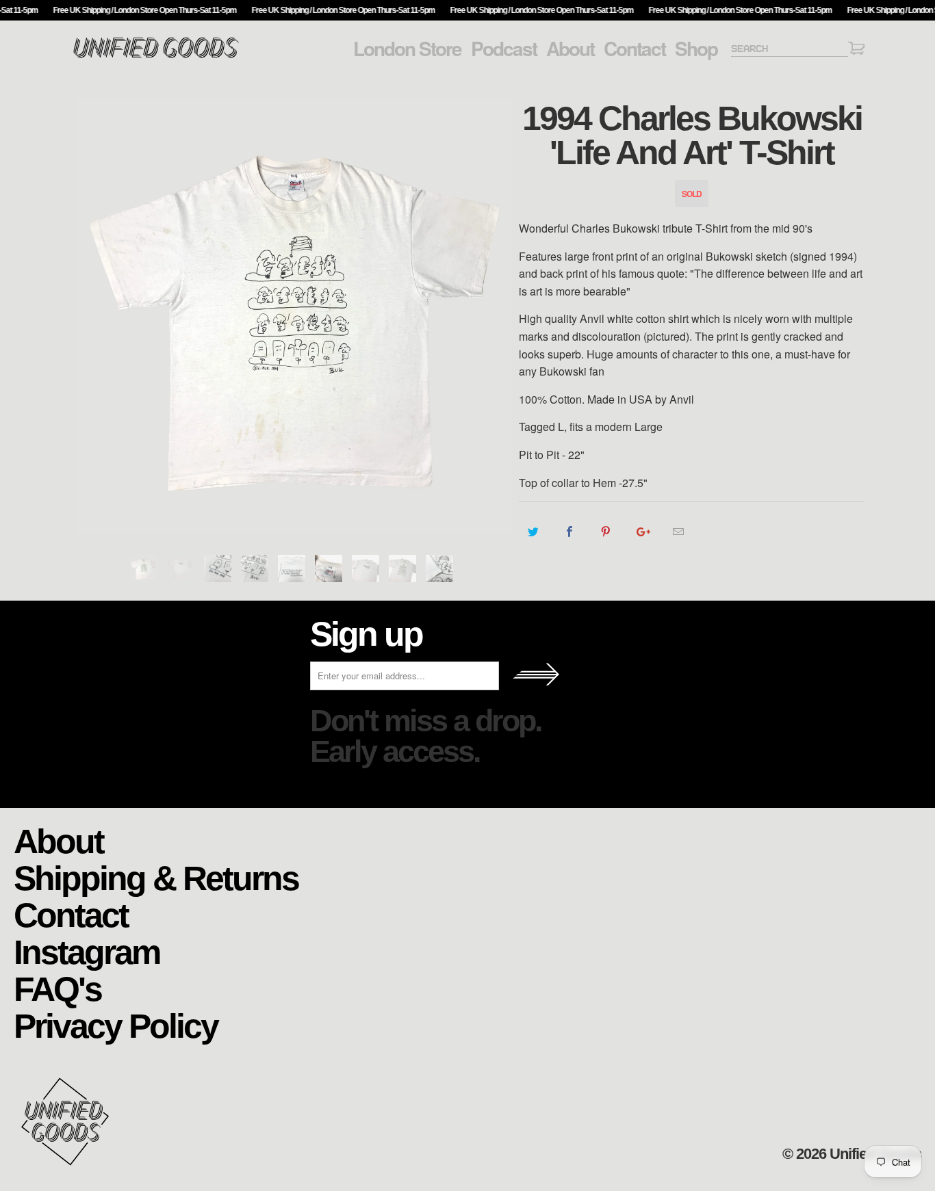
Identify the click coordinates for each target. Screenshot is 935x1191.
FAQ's (57, 988)
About (570, 48)
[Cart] (856, 50)
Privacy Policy (116, 1025)
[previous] (94, 316)
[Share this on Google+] (642, 531)
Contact (634, 48)
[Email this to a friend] (678, 531)
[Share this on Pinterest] (606, 531)
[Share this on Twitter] (533, 531)
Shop (696, 48)
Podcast (504, 48)
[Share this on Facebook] (570, 531)
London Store (407, 48)
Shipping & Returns (156, 877)
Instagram (86, 951)
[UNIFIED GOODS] (156, 56)
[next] (495, 316)
